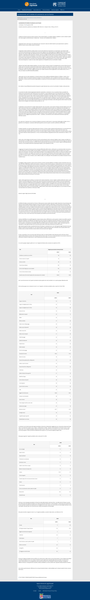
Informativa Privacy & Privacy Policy (50, 590)
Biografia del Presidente (27, 9)
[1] (26, 24)
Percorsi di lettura (46, 9)
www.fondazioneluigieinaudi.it (45, 588)
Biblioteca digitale (55, 9)
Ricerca (63, 9)
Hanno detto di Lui (37, 9)
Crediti (39, 590)
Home (19, 9)
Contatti (34, 590)
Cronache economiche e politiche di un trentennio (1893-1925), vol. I (32, 17)
